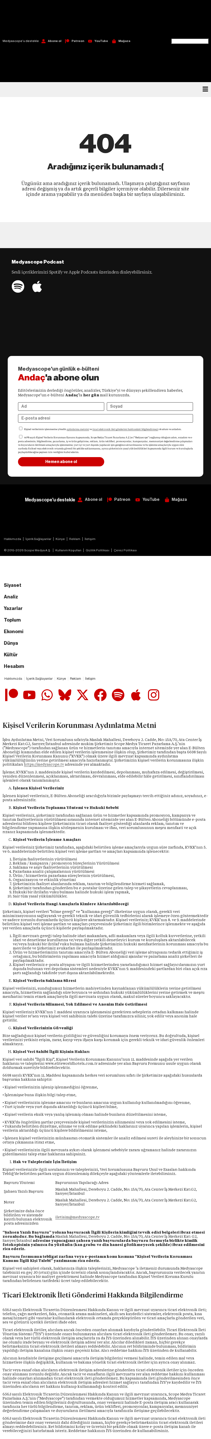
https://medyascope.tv (44, 764)
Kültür (11, 654)
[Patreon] (11, 694)
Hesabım (14, 666)
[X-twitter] (82, 694)
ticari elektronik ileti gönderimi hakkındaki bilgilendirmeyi (125, 429)
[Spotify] (18, 286)
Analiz (11, 597)
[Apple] (37, 286)
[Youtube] (29, 694)
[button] (189, 19)
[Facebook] (100, 694)
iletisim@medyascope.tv (77, 1217)
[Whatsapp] (47, 694)
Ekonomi (13, 631)
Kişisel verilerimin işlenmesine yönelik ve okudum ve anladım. (103, 429)
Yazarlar (13, 608)
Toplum (12, 620)
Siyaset (12, 585)
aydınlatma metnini (78, 429)
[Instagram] (153, 694)
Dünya (11, 643)
